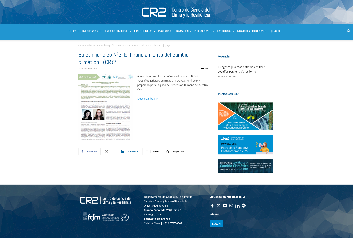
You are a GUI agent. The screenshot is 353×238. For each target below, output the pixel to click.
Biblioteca (92, 45)
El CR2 (72, 31)
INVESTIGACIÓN (90, 31)
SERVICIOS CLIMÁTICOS (116, 31)
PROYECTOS (164, 31)
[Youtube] (225, 206)
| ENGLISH (276, 31)
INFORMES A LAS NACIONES (251, 31)
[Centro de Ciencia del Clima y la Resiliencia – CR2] (176, 12)
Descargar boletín (147, 98)
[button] (348, 31)
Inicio (81, 45)
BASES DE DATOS (143, 31)
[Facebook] (212, 206)
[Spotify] (243, 206)
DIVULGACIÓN (224, 31)
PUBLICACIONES (203, 31)
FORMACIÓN (182, 31)
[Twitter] (218, 206)
